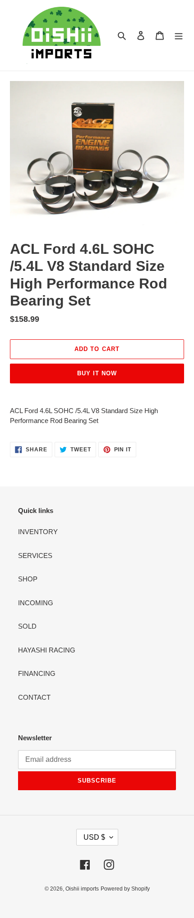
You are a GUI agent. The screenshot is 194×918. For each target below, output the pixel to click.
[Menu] (178, 35)
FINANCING (36, 673)
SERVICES (35, 555)
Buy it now (97, 373)
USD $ (94, 837)
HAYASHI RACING (46, 650)
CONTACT (34, 697)
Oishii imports (82, 889)
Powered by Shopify (125, 889)
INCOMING (35, 603)
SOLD (27, 626)
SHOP (27, 579)
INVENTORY (38, 532)
